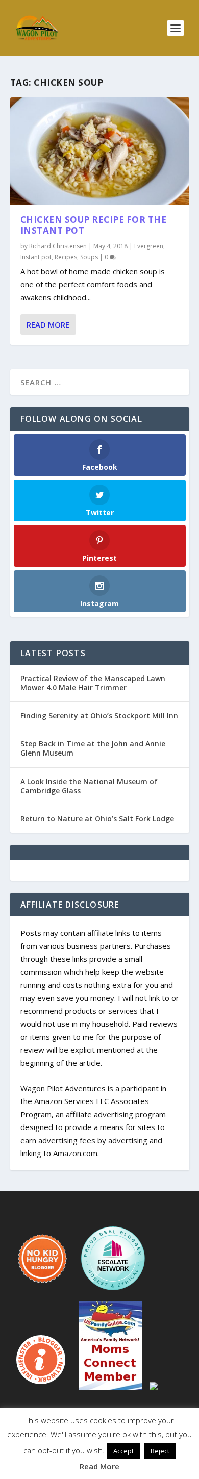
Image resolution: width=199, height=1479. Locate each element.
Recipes (66, 257)
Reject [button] (160, 1451)
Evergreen (148, 246)
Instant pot (36, 257)
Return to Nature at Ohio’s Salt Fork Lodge (97, 818)
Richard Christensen (58, 246)
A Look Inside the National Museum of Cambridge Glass (89, 785)
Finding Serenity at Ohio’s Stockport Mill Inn (99, 715)
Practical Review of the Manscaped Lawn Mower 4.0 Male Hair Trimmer (92, 682)
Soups (89, 257)
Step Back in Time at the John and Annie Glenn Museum (92, 748)
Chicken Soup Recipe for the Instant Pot (93, 225)
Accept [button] (123, 1451)
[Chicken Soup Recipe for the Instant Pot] (99, 151)
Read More (48, 324)
